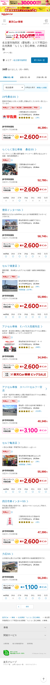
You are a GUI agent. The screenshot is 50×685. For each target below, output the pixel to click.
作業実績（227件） (26, 290)
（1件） (37, 118)
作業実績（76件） (25, 464)
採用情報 (30, 643)
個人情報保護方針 (18, 643)
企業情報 (6, 643)
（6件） (37, 287)
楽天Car (5, 617)
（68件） (37, 347)
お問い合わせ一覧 (17, 664)
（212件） (38, 411)
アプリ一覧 (6, 664)
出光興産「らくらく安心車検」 (29, 617)
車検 (13, 617)
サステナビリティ (31, 664)
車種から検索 (42, 88)
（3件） (37, 462)
